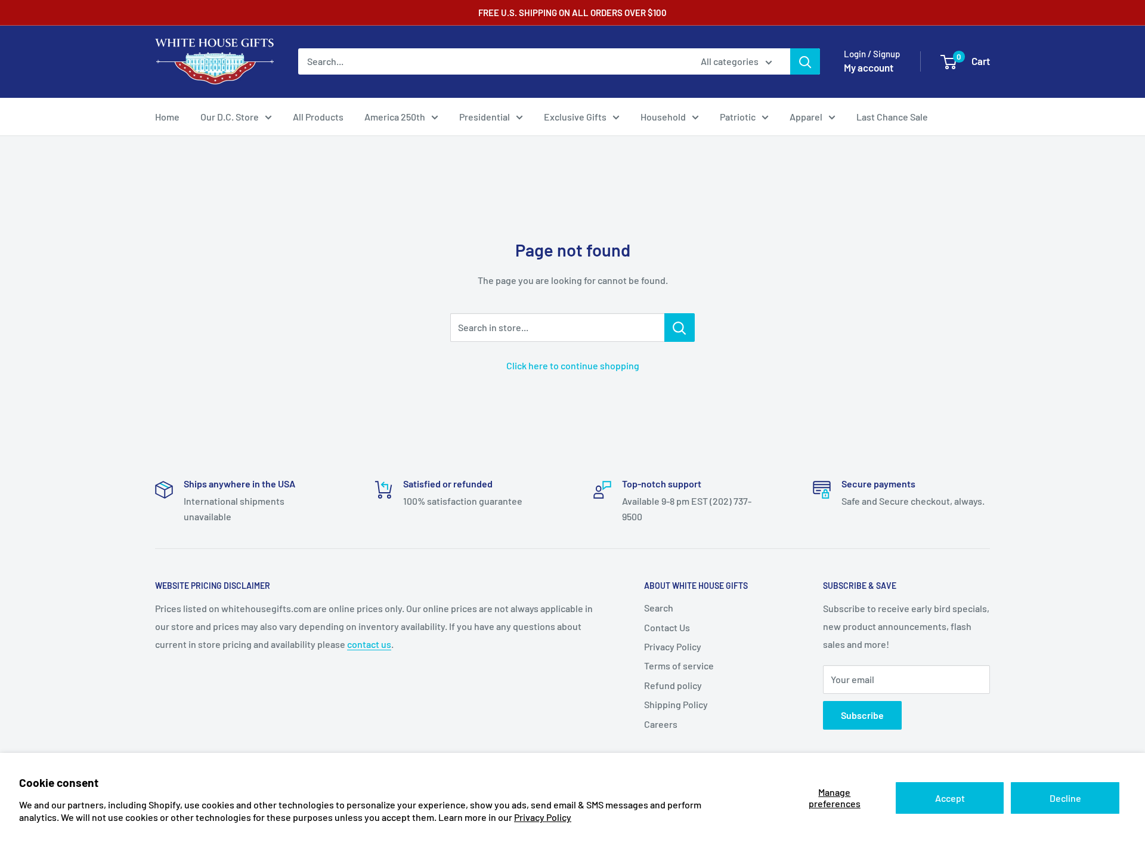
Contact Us (667, 627)
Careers (660, 724)
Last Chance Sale (892, 116)
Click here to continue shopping (572, 365)
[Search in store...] (679, 327)
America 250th (394, 116)
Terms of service (679, 665)
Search (658, 607)
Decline (1065, 798)
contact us (369, 644)
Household (663, 116)
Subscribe (862, 715)
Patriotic (738, 116)
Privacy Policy (542, 817)
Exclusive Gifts (575, 116)
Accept (950, 798)
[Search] (805, 61)
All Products (318, 116)
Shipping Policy (676, 704)
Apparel (806, 116)
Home (167, 116)
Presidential (484, 116)
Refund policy (673, 685)
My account (868, 67)
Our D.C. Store (229, 116)
